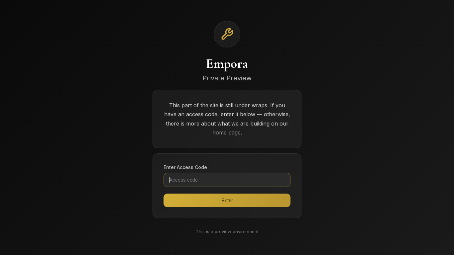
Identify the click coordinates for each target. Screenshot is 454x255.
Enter (227, 200)
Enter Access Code (185, 167)
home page (226, 132)
